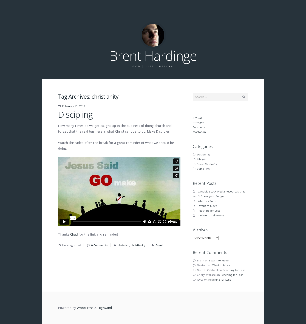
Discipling (75, 114)
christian (123, 245)
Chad (74, 234)
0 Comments (99, 245)
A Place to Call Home (211, 215)
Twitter (197, 117)
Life (199, 159)
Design (201, 154)
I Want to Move (207, 206)
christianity (138, 245)
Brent (159, 245)
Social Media (205, 164)
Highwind (105, 308)
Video (200, 169)
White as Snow (207, 201)
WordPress (85, 308)
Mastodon (199, 132)
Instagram (199, 122)
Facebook (199, 127)
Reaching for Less (209, 210)
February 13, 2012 (74, 106)
